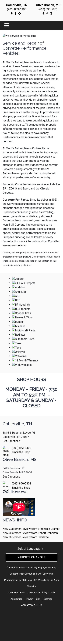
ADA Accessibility (38, 592)
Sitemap (48, 599)
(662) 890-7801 (48, 9)
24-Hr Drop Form (16, 592)
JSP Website (39, 580)
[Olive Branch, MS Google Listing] (43, 13)
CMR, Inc (26, 580)
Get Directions (11, 441)
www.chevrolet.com (14, 245)
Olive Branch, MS (48, 5)
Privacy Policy (33, 599)
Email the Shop (21, 452)
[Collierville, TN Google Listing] (12, 13)
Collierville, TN (16, 5)
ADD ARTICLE (28, 605)
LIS (40, 605)
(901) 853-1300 (16, 9)
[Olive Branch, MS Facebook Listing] (47, 13)
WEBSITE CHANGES (32, 557)
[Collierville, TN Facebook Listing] (15, 13)
